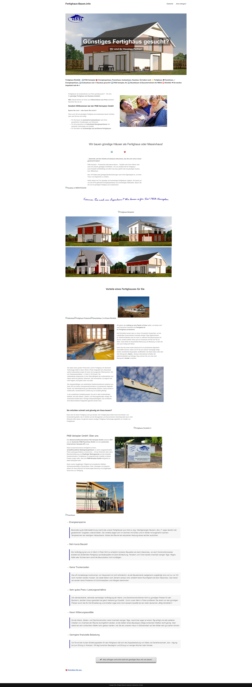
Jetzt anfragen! (181, 4)
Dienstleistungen (174, 152)
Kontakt (141, 685)
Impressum (129, 685)
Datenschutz (135, 685)
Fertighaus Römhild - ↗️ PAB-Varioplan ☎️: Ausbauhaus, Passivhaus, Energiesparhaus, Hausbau (130, 152)
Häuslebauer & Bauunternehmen (80, 152)
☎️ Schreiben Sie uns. (73, 670)
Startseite (170, 4)
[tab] (80, 151)
